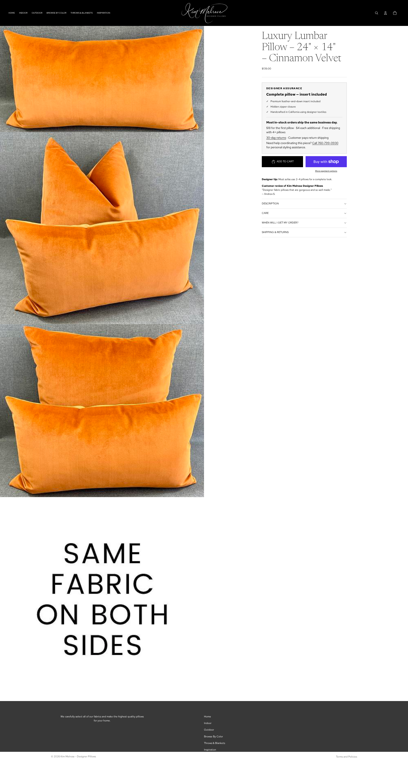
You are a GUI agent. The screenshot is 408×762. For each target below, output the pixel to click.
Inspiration (210, 749)
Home (207, 716)
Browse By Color (213, 736)
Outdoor (209, 729)
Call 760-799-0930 (325, 143)
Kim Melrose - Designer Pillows (78, 756)
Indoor (207, 723)
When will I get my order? (280, 223)
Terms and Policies (346, 756)
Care (265, 213)
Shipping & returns (275, 232)
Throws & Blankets (214, 743)
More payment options (326, 171)
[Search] (376, 13)
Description (270, 203)
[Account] (385, 13)
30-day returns (276, 138)
